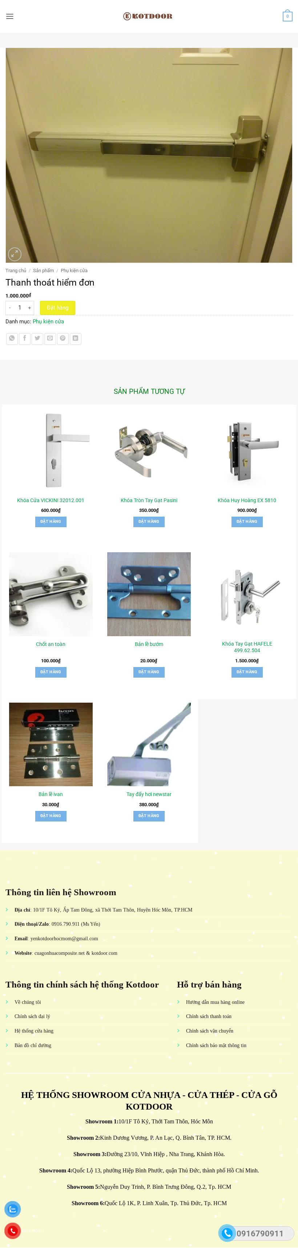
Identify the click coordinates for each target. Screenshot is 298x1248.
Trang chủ (15, 270)
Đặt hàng (57, 307)
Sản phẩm (43, 270)
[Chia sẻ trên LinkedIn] (75, 339)
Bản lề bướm (149, 644)
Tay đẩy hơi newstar (149, 794)
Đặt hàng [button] (50, 521)
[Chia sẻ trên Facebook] (25, 339)
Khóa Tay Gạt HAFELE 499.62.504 (247, 647)
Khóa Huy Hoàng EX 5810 (247, 500)
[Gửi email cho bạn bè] (50, 339)
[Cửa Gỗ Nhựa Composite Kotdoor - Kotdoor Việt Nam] (149, 16)
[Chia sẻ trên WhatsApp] (12, 339)
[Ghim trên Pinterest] (63, 339)
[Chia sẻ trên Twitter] (37, 339)
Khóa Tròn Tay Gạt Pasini (149, 500)
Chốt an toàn (50, 644)
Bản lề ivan (51, 794)
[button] (9, 16)
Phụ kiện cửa (74, 270)
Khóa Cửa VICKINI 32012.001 (50, 500)
